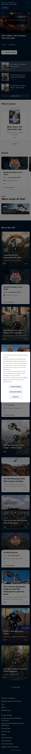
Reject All (15, 397)
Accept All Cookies (15, 391)
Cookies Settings (16, 386)
